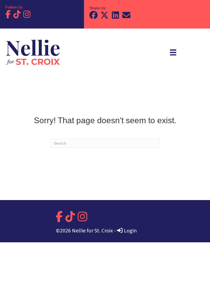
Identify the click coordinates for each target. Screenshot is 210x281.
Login (130, 231)
